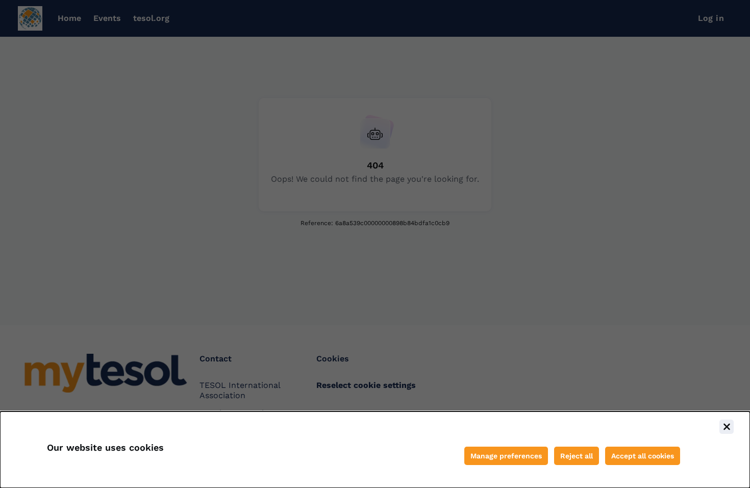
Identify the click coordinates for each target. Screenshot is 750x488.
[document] (375, 449)
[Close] (726, 427)
